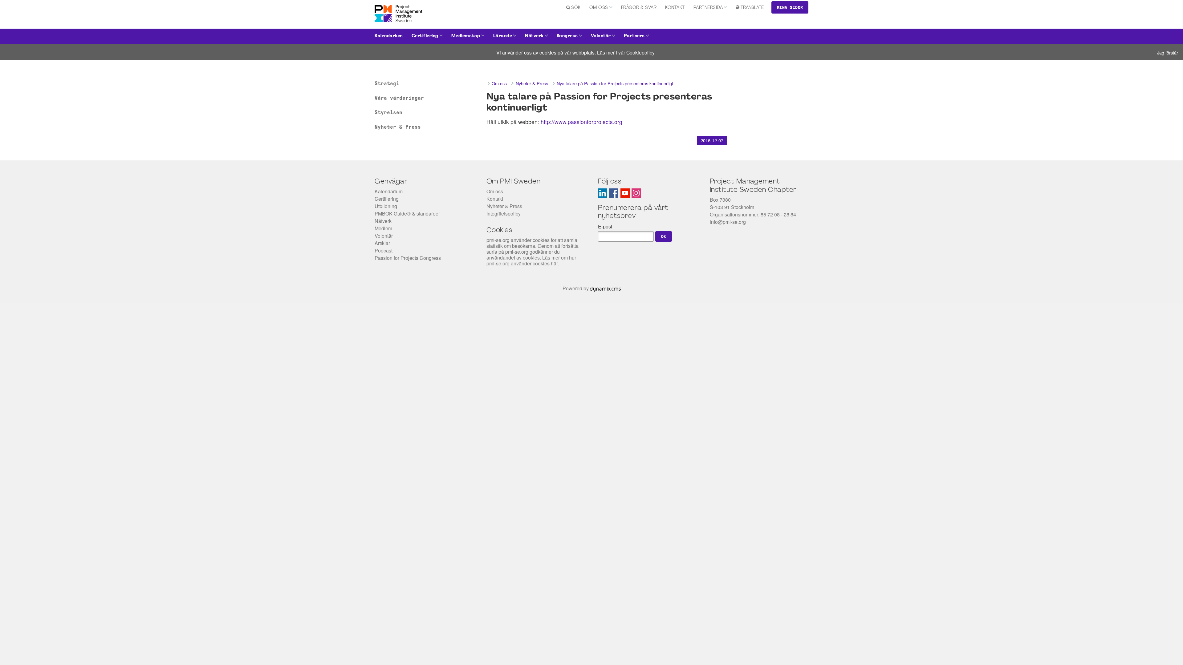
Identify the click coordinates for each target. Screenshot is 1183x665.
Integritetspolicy (503, 213)
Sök (576, 8)
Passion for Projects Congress (408, 257)
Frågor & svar (639, 8)
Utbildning (386, 206)
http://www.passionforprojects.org (581, 122)
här (554, 263)
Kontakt (675, 8)
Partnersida (708, 8)
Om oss (598, 8)
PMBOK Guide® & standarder (407, 213)
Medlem (383, 228)
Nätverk (534, 36)
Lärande (502, 36)
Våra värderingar (399, 98)
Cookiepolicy (640, 52)
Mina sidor (790, 7)
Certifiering (425, 36)
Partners (634, 36)
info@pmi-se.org (728, 221)
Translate (752, 8)
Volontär (601, 36)
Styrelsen (388, 112)
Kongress (567, 36)
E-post (605, 226)
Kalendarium (389, 36)
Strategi (387, 83)
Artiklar (382, 243)
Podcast (383, 250)
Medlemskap (465, 36)
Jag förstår (1167, 52)
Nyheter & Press (398, 127)
